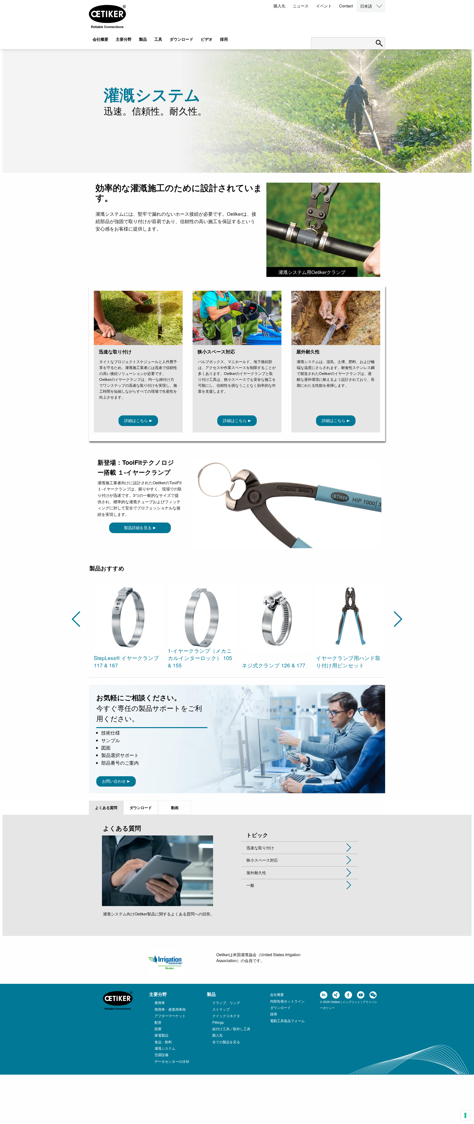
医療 (158, 1028)
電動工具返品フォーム (287, 1020)
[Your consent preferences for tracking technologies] (465, 1115)
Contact (346, 6)
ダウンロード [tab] (141, 807)
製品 (143, 39)
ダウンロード (181, 39)
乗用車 (160, 1002)
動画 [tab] (174, 807)
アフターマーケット (170, 1015)
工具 (158, 39)
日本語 (366, 6)
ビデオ (207, 39)
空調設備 (161, 1054)
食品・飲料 (163, 1041)
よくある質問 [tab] (106, 807)
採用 (224, 39)
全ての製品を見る (226, 1041)
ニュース (301, 6)
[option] (128, 626)
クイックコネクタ (226, 1015)
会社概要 (100, 39)
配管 (158, 1022)
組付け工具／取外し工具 (231, 1028)
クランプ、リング (226, 1002)
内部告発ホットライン (287, 1001)
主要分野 (124, 39)
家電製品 (161, 1035)
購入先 (279, 6)
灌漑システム (165, 1048)
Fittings (218, 1022)
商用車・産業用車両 (170, 1009)
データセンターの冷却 (172, 1061)
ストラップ (221, 1009)
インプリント (351, 1002)
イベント (324, 6)
